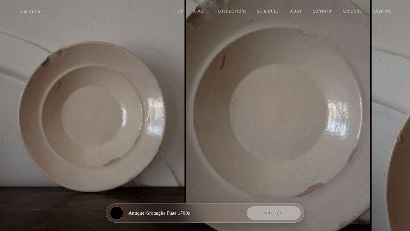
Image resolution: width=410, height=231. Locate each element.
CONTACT (322, 11)
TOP (179, 11)
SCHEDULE (268, 11)
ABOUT (200, 11)
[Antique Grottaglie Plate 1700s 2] (278, 115)
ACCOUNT (352, 11)
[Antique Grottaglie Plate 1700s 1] (92, 115)
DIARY (296, 11)
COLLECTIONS (232, 11)
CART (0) (381, 11)
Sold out (274, 213)
